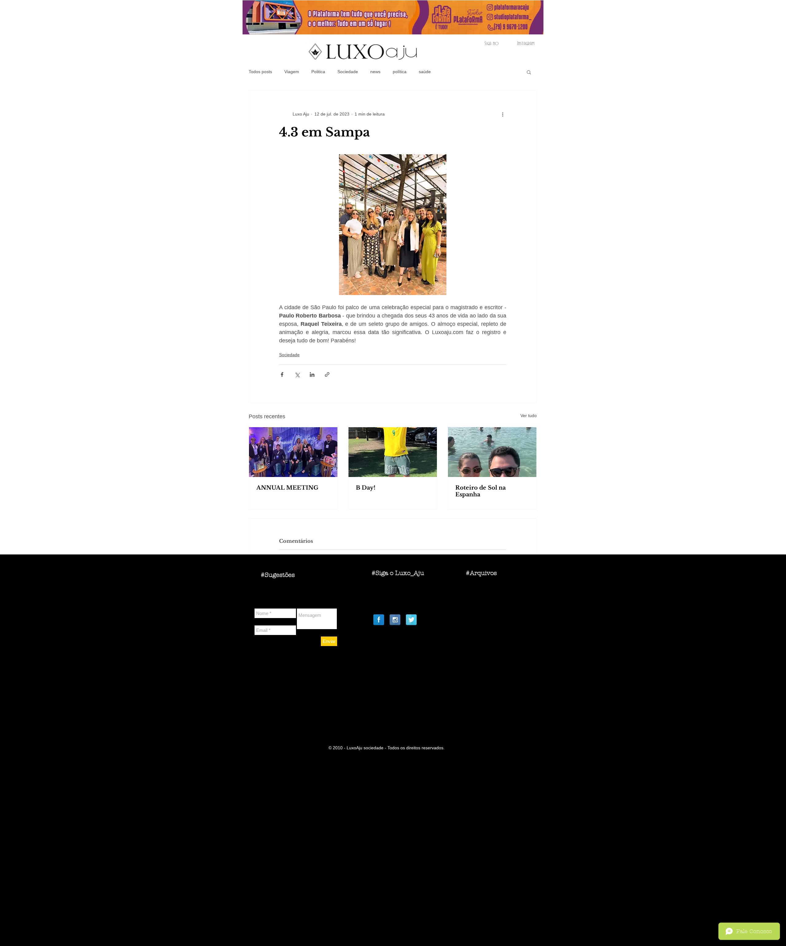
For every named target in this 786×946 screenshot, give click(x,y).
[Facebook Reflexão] (378, 619)
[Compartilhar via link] (327, 374)
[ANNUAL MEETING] (293, 452)
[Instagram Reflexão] (395, 619)
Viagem (291, 71)
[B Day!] (392, 452)
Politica (318, 71)
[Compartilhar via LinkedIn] (312, 374)
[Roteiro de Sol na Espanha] (492, 452)
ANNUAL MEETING (287, 487)
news (375, 71)
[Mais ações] (502, 114)
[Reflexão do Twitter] (411, 619)
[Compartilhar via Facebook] (282, 374)
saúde (425, 71)
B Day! (365, 487)
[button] (529, 71)
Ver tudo (528, 415)
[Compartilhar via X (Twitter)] (297, 374)
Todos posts (260, 71)
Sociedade (347, 71)
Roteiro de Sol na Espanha (480, 491)
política (400, 71)
